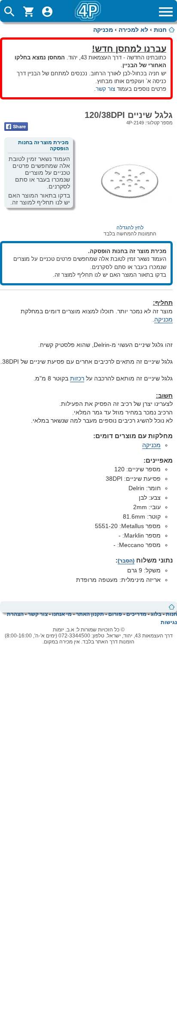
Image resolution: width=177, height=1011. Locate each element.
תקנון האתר (90, 614)
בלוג (156, 614)
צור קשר (105, 89)
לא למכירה (133, 29)
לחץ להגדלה (129, 228)
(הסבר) (126, 561)
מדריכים (136, 614)
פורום (115, 614)
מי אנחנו (62, 614)
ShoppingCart (28, 11)
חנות (160, 29)
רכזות (77, 378)
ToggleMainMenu (166, 11)
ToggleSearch (9, 11)
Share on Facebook (16, 126)
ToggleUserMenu (47, 11)
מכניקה (103, 29)
